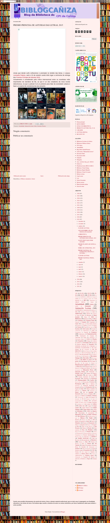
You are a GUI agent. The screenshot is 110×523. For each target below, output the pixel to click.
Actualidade (21, 126)
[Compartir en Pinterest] (43, 124)
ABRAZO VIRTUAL (80, 302)
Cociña (93, 329)
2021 (78, 205)
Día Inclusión (86, 356)
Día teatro (77, 363)
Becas (85, 317)
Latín (94, 399)
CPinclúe (94, 339)
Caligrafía (77, 322)
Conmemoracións (92, 334)
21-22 (81, 293)
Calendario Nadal (90, 320)
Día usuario (85, 363)
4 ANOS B (82, 297)
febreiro (81, 274)
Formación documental (88, 385)
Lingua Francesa (86, 407)
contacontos (77, 337)
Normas (77, 421)
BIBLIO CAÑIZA (82, 485)
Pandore (88, 424)
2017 (78, 214)
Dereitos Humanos (81, 344)
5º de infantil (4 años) (86, 298)
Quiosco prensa (80, 182)
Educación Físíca (88, 370)
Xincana (93, 457)
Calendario (80, 320)
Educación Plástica (80, 371)
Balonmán (89, 315)
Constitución (83, 336)
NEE (94, 419)
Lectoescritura (78, 400)
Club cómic (90, 327)
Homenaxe (92, 390)
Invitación (77, 399)
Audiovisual (78, 313)
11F (76, 293)
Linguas (95, 409)
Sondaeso (77, 448)
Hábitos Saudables (91, 389)
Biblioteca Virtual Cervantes (83, 172)
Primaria (89, 431)
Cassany (82, 323)
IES (84, 392)
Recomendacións (85, 440)
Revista (93, 442)
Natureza (83, 419)
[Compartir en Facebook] (41, 124)
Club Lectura (86, 329)
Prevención (82, 431)
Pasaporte (94, 424)
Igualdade (91, 392)
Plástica (84, 428)
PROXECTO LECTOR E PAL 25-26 (86, 128)
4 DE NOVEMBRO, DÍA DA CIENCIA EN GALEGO (85, 231)
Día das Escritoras (86, 353)
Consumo (92, 336)
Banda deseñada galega (82, 184)
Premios (44, 126)
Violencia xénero (89, 455)
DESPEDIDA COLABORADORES (82, 347)
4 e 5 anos (93, 297)
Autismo (88, 313)
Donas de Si (79, 366)
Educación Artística (85, 368)
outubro (81, 226)
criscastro (80, 490)
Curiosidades (86, 342)
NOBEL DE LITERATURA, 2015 (86, 248)
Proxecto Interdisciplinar (89, 435)
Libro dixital (87, 404)
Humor (77, 392)
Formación (77, 385)
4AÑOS (76, 298)
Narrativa (77, 419)
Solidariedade (91, 447)
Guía (82, 389)
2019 (78, 210)
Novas (93, 421)
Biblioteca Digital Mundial (83, 170)
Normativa (83, 421)
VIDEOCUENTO (78, 455)
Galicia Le (79, 164)
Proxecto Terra (78, 436)
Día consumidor (85, 349)
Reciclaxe (77, 440)
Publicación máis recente (20, 176)
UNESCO (77, 453)
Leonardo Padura (19, 75)
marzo (80, 271)
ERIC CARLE (89, 375)
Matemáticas (78, 414)
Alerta (92, 304)
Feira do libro (78, 382)
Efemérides (91, 371)
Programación (79, 433)
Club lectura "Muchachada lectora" (85, 151)
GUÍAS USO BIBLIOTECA (84, 126)
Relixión (80, 442)
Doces (95, 364)
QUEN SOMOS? (81, 124)
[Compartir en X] (39, 124)
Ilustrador (85, 394)
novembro (81, 223)
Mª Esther (80, 488)
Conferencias (82, 334)
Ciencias (79, 327)
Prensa (76, 431)
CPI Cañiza (79, 145)
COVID (88, 339)
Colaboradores (86, 330)
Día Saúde (92, 361)
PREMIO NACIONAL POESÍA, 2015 (86, 258)
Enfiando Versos (79, 373)
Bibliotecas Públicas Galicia (83, 143)
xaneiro (80, 276)
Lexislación (79, 404)
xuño (80, 264)
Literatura (39, 126)
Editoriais (77, 368)
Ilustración (77, 394)
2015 (78, 219)
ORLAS (76, 424)
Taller (83, 448)
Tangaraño (88, 448)
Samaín (89, 443)
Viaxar (93, 453)
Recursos (94, 440)
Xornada (95, 458)
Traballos (92, 452)
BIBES (92, 317)
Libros (35, 126)
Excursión (77, 378)
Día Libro (86, 358)
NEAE (89, 419)
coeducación (77, 330)
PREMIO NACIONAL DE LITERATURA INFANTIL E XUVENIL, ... (86, 251)
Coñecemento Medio (79, 339)
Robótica (77, 443)
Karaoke (88, 399)
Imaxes (91, 394)
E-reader (93, 366)
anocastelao (86, 310)
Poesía (89, 428)
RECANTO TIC (81, 134)
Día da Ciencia (86, 351)
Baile (83, 315)
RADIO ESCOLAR (83, 438)
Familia (92, 380)
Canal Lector (80, 176)
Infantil (83, 395)
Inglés (87, 397)
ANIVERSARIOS (78, 310)
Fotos (82, 387)
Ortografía (82, 424)
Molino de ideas (80, 174)
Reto (86, 442)
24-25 (82, 295)
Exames (93, 377)
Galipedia (79, 157)
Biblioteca (78, 319)
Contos (84, 337)
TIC (93, 450)
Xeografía (85, 457)
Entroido (79, 375)
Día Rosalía (84, 361)
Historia (84, 390)
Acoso (92, 302)
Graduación (89, 387)
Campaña (84, 322)
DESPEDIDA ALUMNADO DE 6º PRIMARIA (85, 346)
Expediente (86, 378)
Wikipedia (79, 160)
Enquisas (95, 373)
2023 (78, 200)
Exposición (94, 378)
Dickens (93, 363)
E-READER (80, 130)
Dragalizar (87, 366)
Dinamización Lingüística (82, 365)
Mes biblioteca (81, 416)
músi (76, 418)
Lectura (86, 400)
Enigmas (88, 373)
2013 (78, 281)
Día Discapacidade (84, 354)
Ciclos (90, 325)
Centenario (79, 325)
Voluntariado (77, 457)
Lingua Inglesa (86, 409)
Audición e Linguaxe (85, 311)
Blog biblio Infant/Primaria (83, 149)
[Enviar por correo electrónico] (36, 124)
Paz (78, 426)
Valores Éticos (85, 453)
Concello (86, 332)
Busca (95, 318)
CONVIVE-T (92, 337)
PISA (83, 426)
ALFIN (76, 306)
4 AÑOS (87, 297)
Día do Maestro (93, 354)
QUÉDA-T (94, 436)
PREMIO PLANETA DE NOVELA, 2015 (87, 244)
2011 (78, 286)
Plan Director (89, 426)
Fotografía (77, 387)
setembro (81, 262)
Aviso (78, 315)
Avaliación (94, 313)
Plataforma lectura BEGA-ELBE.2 (85, 166)
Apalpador (93, 310)
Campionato (92, 322)
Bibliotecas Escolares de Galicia (84, 141)
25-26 (89, 295)
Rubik (83, 443)
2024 (78, 198)
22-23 (89, 293)
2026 (78, 193)
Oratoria (85, 423)
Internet (93, 397)
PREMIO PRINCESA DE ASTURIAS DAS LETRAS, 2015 (87, 237)
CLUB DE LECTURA (83, 228)
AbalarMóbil (80, 147)
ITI (82, 399)
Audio (93, 312)
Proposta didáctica (87, 433)
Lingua (89, 406)
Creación (80, 341)
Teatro (93, 448)
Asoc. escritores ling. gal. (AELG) (85, 162)
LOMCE (88, 411)
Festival (92, 382)
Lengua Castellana (92, 402)
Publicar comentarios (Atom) (28, 179)
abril (80, 269)
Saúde (83, 445)
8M (85, 300)
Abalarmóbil (92, 300)
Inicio (42, 176)
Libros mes (82, 406)
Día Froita (79, 356)
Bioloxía (86, 318)
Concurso (94, 332)
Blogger (63, 512)
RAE (93, 438)
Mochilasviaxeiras (91, 416)
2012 (78, 284)
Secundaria (88, 445)
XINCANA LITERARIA (80, 458)
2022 (78, 203)
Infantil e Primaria (92, 395)
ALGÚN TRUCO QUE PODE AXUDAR (85, 241)
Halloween (77, 390)
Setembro (83, 447)
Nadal (90, 418)
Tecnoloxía (86, 450)
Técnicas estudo (78, 450)
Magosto (95, 411)
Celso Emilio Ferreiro (92, 324)
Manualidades (82, 413)
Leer (78, 178)
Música (82, 418)
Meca (85, 414)
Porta (83, 430)
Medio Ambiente (92, 414)
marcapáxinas (91, 413)
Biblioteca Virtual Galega (83, 168)
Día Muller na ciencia (86, 359)
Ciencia (95, 325)
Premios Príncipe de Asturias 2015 (28, 77)
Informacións (80, 397)
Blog (91, 318)
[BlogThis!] (38, 124)
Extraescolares (82, 380)
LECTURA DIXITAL (82, 132)
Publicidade (86, 436)
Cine (85, 327)
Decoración (94, 342)
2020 (78, 207)
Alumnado (88, 306)
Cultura (88, 341)
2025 (78, 196)
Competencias (78, 332)
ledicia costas (83, 402)
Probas (95, 431)
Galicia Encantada (81, 180)
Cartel (76, 324)
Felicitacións (86, 382)
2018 (78, 212)
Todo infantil (84, 452)
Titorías (77, 452)
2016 (78, 217)
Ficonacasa (78, 384)
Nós (88, 421)
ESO (95, 375)
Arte (76, 312)
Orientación (91, 423)
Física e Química (90, 384)
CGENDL (85, 325)
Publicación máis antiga (64, 176)
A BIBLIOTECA (82, 234)
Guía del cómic (80, 186)
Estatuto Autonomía (83, 377)
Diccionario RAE (81, 155)
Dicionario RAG (81, 153)
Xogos (88, 458)
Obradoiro (77, 423)
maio (80, 267)
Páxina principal (81, 122)
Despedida (91, 344)
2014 (78, 279)
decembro (81, 221)
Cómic (93, 330)
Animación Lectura (29, 126)
